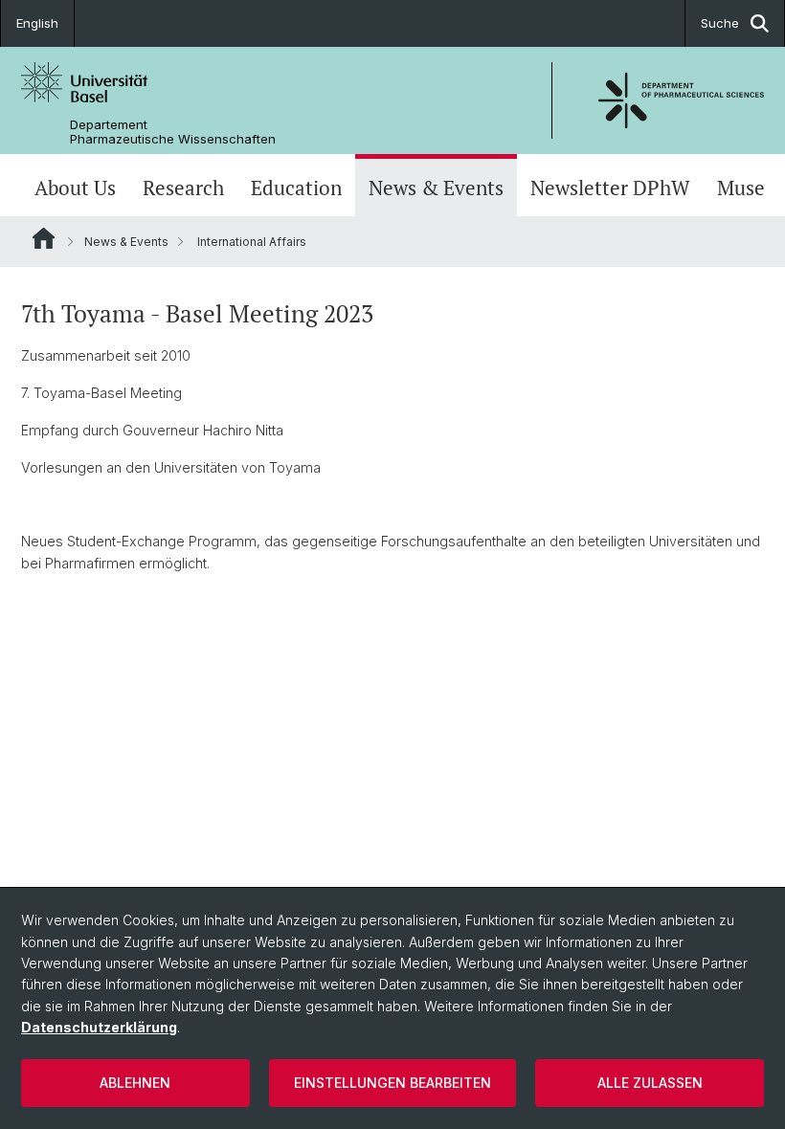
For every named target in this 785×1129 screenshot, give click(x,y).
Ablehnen (135, 1082)
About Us (75, 187)
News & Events (436, 187)
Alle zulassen (650, 1082)
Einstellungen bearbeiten (392, 1082)
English (37, 23)
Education (296, 187)
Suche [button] (720, 23)
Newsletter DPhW (610, 187)
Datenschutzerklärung (99, 1027)
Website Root (44, 238)
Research (183, 187)
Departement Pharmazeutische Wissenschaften (173, 132)
